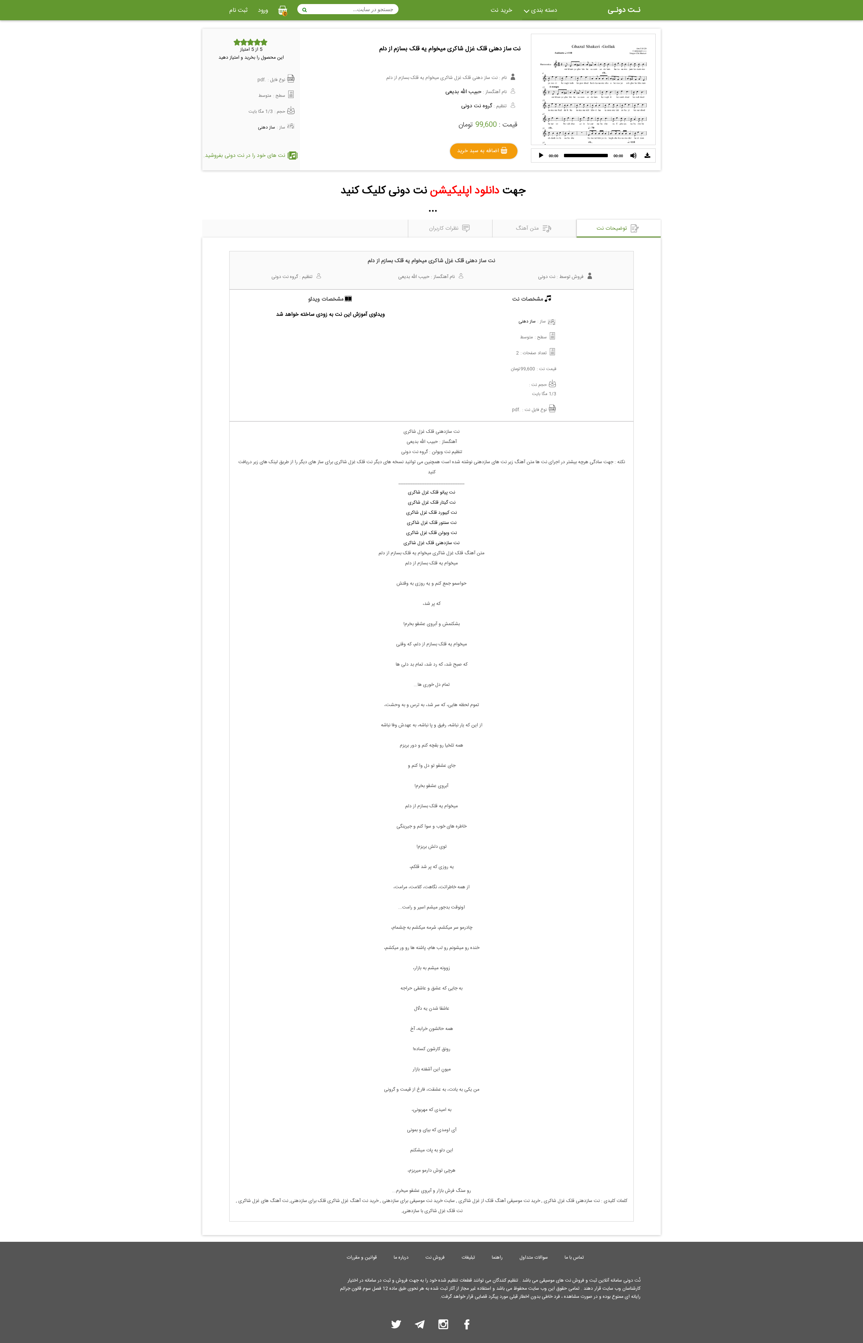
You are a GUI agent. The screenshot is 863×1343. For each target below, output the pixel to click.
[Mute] (633, 155)
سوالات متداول (533, 1258)
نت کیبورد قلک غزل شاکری (431, 513)
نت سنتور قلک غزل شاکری (431, 523)
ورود (263, 10)
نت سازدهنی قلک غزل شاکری (431, 543)
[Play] (541, 155)
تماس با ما (574, 1258)
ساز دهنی (266, 127)
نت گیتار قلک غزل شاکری (431, 503)
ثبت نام (238, 10)
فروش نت (435, 1258)
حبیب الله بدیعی (463, 91)
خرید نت (501, 10)
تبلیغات (468, 1258)
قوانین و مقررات (362, 1258)
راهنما (497, 1258)
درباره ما (401, 1258)
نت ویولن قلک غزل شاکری (431, 533)
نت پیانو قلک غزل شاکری (431, 492)
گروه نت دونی (476, 106)
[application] (593, 155)
